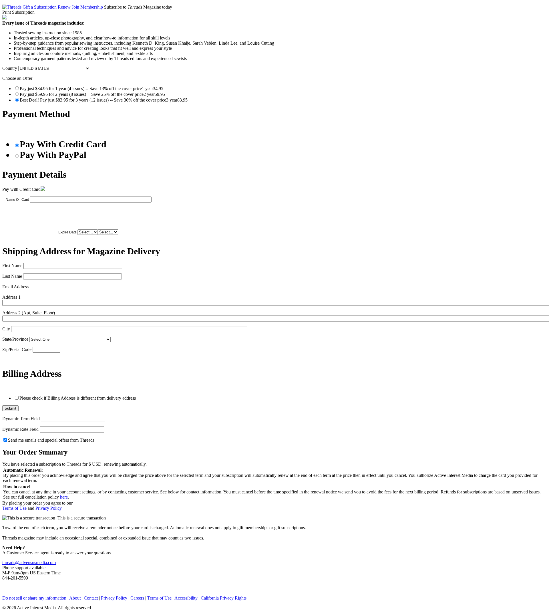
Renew (64, 7)
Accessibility (186, 598)
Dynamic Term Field (21, 418)
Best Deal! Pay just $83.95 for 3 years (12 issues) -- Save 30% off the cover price (104, 100)
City (6, 328)
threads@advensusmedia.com (29, 562)
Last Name (12, 276)
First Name (12, 265)
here (64, 497)
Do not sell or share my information (34, 598)
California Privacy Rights (223, 598)
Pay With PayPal (53, 155)
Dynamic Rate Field (20, 429)
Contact (91, 598)
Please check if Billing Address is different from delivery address (77, 398)
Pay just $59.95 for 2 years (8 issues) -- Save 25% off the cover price (92, 94)
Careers (137, 598)
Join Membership (87, 7)
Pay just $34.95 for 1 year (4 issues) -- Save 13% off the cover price (91, 88)
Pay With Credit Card (63, 144)
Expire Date (67, 232)
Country (9, 68)
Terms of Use (14, 508)
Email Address (15, 286)
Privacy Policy (48, 508)
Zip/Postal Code (16, 349)
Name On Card (17, 200)
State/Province (15, 339)
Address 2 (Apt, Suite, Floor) (28, 312)
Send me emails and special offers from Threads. (52, 440)
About (75, 598)
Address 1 (11, 297)
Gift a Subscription (40, 7)
